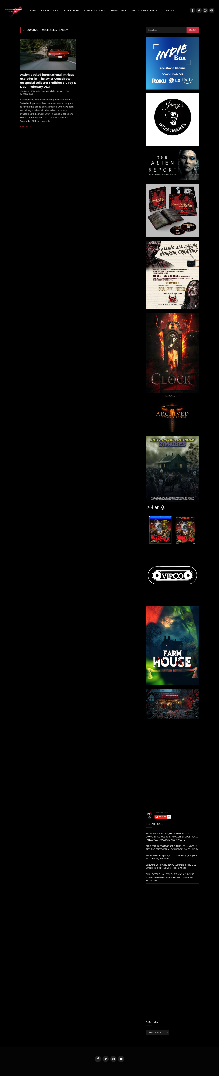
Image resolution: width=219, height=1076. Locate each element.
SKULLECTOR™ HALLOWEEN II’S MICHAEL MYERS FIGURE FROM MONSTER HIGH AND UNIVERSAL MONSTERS (170, 877)
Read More (25, 126)
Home (33, 10)
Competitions (118, 10)
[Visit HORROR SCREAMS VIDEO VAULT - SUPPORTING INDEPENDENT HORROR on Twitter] (157, 508)
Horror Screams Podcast (145, 10)
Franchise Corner (94, 10)
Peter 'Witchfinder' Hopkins (52, 91)
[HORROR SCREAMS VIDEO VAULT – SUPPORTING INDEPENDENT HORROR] (13, 10)
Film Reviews (48, 10)
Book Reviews (71, 10)
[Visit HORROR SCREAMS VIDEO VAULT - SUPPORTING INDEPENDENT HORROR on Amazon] (162, 508)
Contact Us (171, 10)
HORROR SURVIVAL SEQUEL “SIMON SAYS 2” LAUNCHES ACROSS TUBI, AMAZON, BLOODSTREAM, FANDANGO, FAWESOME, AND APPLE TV (172, 836)
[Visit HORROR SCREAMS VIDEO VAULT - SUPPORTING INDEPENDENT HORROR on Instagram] (147, 508)
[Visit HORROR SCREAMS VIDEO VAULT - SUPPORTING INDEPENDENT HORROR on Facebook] (152, 508)
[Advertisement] (172, 743)
